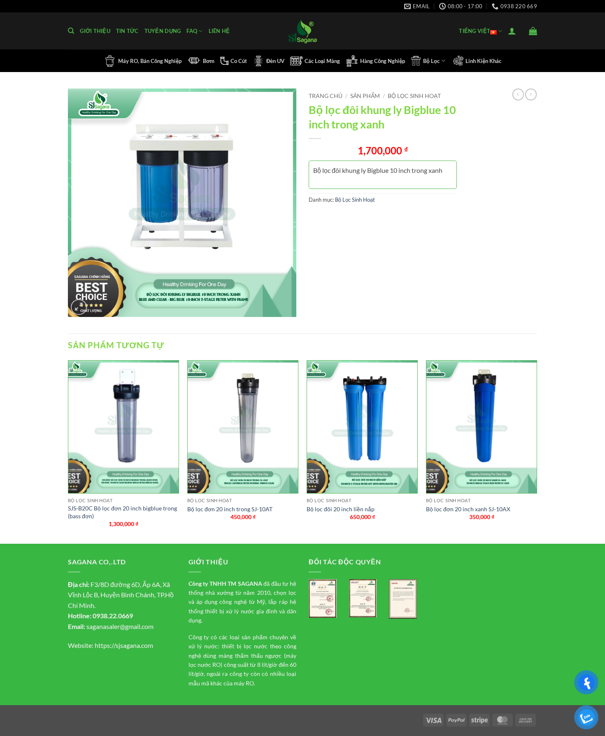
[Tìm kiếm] (71, 31)
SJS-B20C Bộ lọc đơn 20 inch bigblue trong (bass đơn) (122, 512)
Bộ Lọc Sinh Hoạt (414, 96)
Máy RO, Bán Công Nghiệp (150, 61)
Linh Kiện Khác (483, 61)
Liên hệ (219, 31)
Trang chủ (325, 96)
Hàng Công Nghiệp (382, 61)
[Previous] (68, 451)
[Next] (537, 451)
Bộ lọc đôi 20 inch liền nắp (341, 508)
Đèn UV (275, 61)
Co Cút (238, 61)
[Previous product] (531, 94)
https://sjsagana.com (124, 645)
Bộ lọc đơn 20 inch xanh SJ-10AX (468, 508)
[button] (512, 31)
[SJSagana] (302, 31)
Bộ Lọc (431, 61)
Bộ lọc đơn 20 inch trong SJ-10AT (229, 508)
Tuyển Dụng (162, 31)
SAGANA (250, 583)
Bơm (208, 61)
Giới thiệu (95, 31)
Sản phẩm (365, 96)
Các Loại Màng (322, 61)
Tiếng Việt (474, 31)
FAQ (191, 31)
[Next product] (518, 94)
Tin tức (127, 31)
